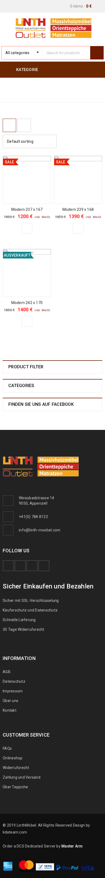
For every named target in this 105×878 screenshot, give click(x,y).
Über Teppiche (15, 787)
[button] (27, 228)
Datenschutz (14, 681)
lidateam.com (15, 832)
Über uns (10, 701)
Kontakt (9, 710)
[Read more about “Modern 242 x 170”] (27, 321)
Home (9, 94)
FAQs (7, 748)
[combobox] (21, 52)
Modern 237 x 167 (27, 209)
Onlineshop (13, 758)
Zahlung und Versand (21, 777)
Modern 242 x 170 (27, 303)
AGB (6, 672)
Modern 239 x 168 (78, 209)
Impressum (13, 691)
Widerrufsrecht (17, 768)
